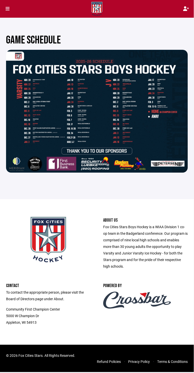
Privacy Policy (139, 361)
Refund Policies (109, 361)
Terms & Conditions (172, 361)
